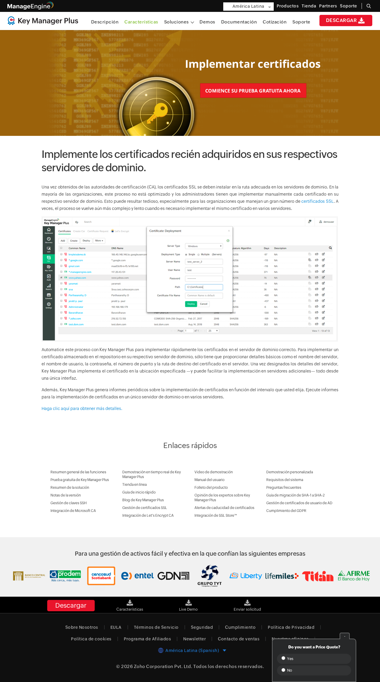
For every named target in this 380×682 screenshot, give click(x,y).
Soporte (301, 21)
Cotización (274, 21)
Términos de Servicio (156, 627)
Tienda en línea (134, 485)
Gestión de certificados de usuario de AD (299, 503)
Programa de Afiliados (147, 639)
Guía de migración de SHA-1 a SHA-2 (295, 495)
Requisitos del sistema (284, 480)
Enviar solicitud (247, 609)
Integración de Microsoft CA (73, 511)
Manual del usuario (209, 480)
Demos (207, 21)
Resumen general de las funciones (78, 472)
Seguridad (202, 627)
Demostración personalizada (289, 472)
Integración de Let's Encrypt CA (148, 515)
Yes (289, 658)
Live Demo (188, 609)
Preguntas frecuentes (283, 487)
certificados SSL (317, 201)
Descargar (341, 20)
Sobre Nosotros (81, 627)
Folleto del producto (211, 487)
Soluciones (177, 21)
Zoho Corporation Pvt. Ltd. (163, 666)
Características (141, 21)
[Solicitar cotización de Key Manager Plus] (247, 600)
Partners (328, 6)
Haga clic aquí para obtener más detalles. (82, 408)
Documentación (239, 21)
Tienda (309, 6)
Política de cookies (91, 639)
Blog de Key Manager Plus (143, 500)
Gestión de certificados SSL (144, 508)
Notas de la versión (65, 495)
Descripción (105, 21)
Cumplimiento (240, 627)
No (289, 670)
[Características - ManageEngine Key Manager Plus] (129, 600)
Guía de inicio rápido (139, 492)
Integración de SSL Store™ (215, 515)
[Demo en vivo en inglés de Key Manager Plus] (188, 600)
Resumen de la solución (69, 487)
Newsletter (194, 639)
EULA (116, 627)
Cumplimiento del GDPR (286, 511)
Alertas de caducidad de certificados (224, 508)
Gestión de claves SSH (68, 503)
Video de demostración (213, 472)
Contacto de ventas (238, 639)
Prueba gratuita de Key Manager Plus (79, 480)
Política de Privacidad (291, 627)
